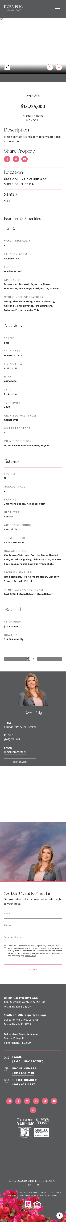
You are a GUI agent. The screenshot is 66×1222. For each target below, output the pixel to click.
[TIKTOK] (45, 1101)
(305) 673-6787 (23, 1084)
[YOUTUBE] (54, 1101)
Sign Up (33, 969)
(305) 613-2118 (12, 739)
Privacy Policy (30, 955)
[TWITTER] (27, 1101)
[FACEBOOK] (18, 1101)
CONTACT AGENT (20, 762)
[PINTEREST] (33, 1110)
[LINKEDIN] (36, 1101)
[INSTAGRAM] (9, 1101)
